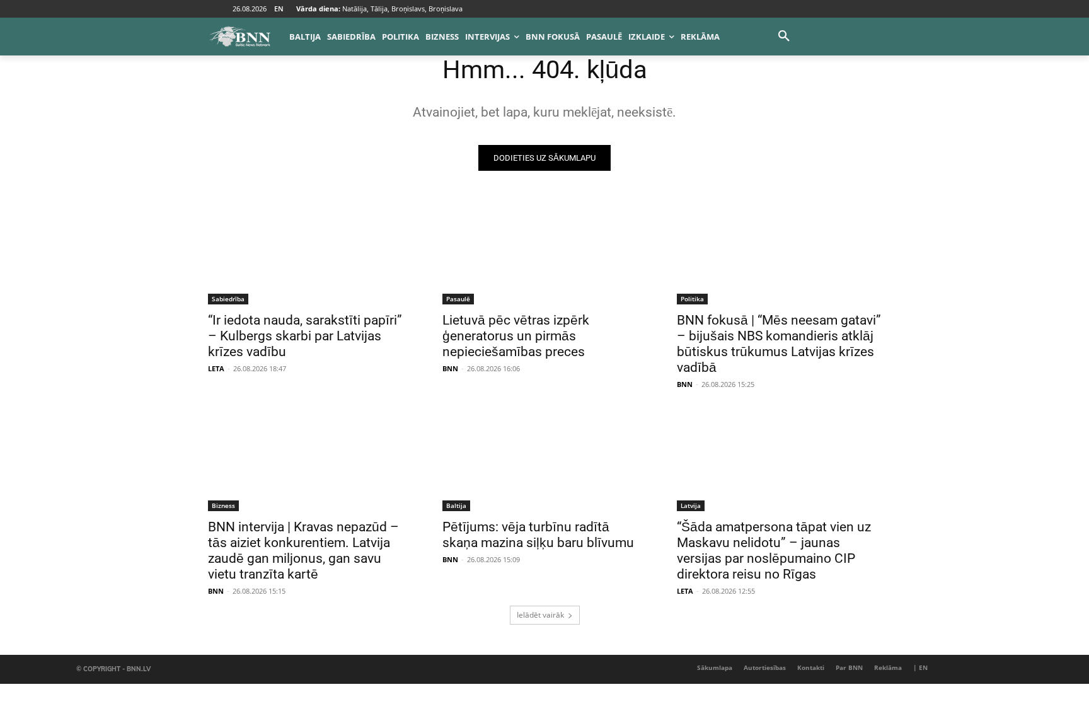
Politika (692, 298)
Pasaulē (458, 298)
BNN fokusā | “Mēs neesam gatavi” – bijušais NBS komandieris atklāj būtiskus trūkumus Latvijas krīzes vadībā (779, 344)
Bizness (223, 505)
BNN (450, 368)
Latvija (691, 505)
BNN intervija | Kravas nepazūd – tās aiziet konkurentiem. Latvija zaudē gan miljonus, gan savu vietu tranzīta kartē (303, 550)
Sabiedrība (228, 298)
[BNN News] (239, 36)
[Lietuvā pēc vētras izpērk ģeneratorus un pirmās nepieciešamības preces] (544, 253)
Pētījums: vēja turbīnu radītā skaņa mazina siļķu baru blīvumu (538, 534)
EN (279, 8)
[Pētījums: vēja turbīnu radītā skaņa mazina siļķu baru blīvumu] (544, 460)
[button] (784, 37)
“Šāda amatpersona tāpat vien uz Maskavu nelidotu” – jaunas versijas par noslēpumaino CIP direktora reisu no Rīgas (774, 550)
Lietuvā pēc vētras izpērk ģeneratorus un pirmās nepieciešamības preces (515, 336)
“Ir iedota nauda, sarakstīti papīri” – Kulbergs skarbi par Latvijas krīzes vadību (305, 336)
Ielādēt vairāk (540, 614)
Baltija (456, 505)
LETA (216, 368)
